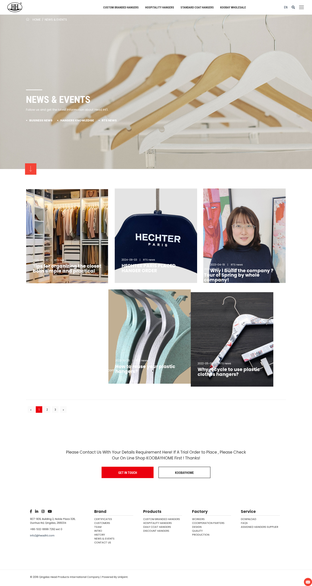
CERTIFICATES (103, 519)
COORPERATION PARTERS (208, 523)
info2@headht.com (42, 535)
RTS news (109, 120)
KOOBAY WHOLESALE (233, 7)
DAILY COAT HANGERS (157, 527)
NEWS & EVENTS (56, 20)
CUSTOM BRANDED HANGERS (121, 7)
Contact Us (102, 542)
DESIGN (197, 527)
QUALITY (197, 531)
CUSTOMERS (102, 523)
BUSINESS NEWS (40, 120)
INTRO (98, 531)
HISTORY (99, 535)
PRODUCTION (200, 535)
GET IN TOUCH (127, 473)
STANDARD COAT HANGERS (197, 7)
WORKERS (198, 519)
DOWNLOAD (248, 519)
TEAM (97, 527)
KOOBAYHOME (184, 473)
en (286, 7)
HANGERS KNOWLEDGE (77, 120)
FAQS (244, 523)
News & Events (104, 538)
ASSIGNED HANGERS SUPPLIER (259, 527)
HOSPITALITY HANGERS (159, 7)
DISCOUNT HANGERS (156, 531)
